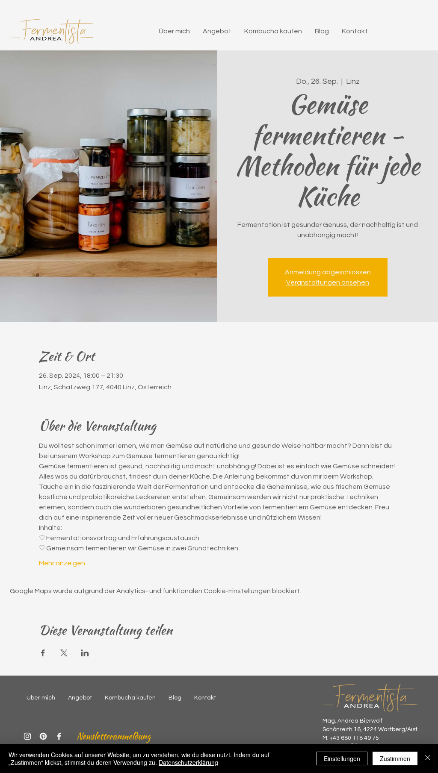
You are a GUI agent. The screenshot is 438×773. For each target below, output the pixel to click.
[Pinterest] (43, 736)
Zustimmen (395, 758)
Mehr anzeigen (62, 563)
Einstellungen (342, 758)
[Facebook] (59, 736)
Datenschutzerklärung (188, 762)
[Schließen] (428, 758)
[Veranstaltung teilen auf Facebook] (43, 653)
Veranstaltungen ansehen (327, 282)
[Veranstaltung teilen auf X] (64, 653)
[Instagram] (27, 736)
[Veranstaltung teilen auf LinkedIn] (85, 653)
